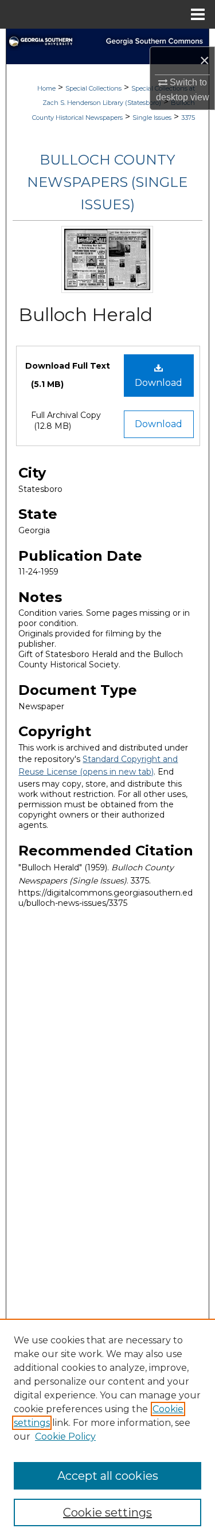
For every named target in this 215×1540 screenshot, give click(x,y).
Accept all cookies (107, 1476)
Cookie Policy (65, 1436)
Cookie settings (107, 1512)
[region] (107, 1429)
